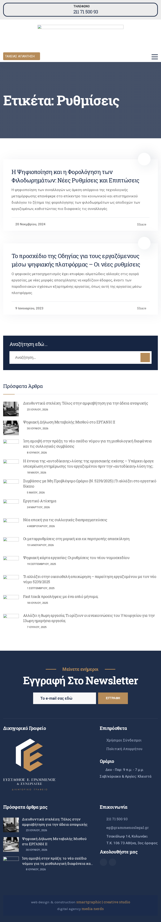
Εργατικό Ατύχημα (39, 500)
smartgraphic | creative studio (103, 902)
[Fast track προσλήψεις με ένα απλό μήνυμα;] (11, 602)
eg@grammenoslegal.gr (127, 827)
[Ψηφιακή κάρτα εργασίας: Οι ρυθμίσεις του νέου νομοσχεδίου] (11, 563)
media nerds (93, 908)
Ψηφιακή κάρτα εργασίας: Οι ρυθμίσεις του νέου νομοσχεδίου (76, 557)
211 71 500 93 (85, 12)
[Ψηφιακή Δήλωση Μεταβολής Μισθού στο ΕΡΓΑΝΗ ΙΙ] (11, 428)
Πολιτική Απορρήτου (124, 748)
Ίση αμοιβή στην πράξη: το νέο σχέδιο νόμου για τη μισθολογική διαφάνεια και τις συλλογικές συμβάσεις (87, 443)
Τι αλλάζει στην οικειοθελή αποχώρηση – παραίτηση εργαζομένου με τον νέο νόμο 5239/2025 (89, 579)
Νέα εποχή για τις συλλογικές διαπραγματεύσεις (65, 519)
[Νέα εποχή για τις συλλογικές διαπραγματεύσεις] (11, 525)
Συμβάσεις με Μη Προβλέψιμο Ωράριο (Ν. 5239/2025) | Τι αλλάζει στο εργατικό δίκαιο (89, 483)
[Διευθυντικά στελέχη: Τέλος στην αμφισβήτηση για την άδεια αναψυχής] (11, 409)
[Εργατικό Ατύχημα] (11, 506)
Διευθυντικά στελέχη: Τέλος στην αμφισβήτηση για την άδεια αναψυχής (85, 403)
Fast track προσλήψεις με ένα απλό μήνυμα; (60, 596)
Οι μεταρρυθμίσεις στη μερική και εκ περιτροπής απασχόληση (76, 538)
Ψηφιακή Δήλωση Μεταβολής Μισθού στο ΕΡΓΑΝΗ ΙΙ (69, 422)
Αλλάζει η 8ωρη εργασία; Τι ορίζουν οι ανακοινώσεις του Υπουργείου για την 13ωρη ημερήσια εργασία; (89, 618)
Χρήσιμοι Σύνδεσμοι (124, 740)
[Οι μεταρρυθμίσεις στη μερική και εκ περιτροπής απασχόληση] (11, 544)
